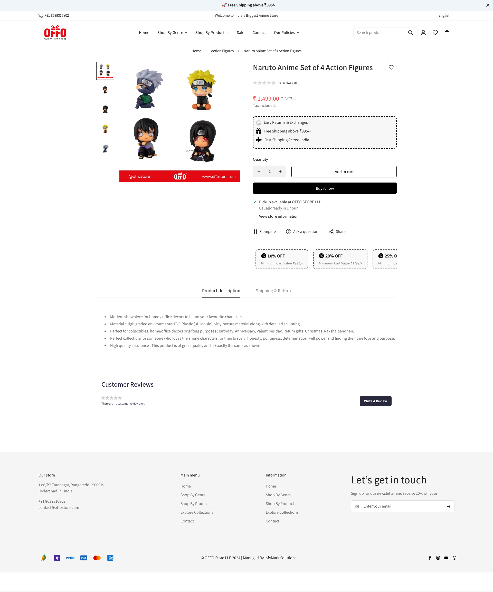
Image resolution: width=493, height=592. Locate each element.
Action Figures (222, 50)
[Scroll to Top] (483, 564)
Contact (259, 32)
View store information (279, 216)
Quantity (260, 159)
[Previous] (109, 5)
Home (144, 32)
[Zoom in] (229, 73)
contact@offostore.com (59, 507)
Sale (240, 32)
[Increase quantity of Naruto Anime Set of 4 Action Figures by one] (280, 171)
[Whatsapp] (454, 558)
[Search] (410, 32)
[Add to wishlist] (391, 67)
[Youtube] (446, 558)
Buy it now (325, 188)
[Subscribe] (448, 506)
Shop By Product (209, 32)
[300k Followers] (430, 558)
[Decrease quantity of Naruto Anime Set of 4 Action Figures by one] (258, 171)
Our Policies (284, 32)
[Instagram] (438, 558)
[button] (447, 33)
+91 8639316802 (52, 501)
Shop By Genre (170, 32)
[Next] (383, 5)
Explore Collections (197, 512)
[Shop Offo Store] (55, 32)
